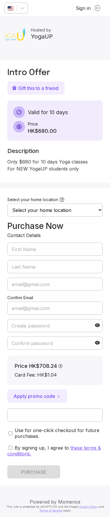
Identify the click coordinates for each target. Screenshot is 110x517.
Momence (69, 502)
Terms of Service (50, 510)
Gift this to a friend (38, 88)
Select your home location (32, 199)
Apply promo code (34, 396)
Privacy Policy (88, 506)
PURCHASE (33, 472)
